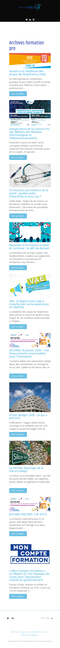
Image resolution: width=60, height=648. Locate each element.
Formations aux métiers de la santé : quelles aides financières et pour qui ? (28, 193)
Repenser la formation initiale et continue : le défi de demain (29, 246)
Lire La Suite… (18, 93)
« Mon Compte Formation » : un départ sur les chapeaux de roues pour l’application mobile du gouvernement (29, 575)
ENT (13, 631)
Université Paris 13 (38, 631)
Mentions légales (30, 635)
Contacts (22, 631)
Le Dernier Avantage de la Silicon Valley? (26, 469)
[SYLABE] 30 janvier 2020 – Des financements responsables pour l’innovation (29, 353)
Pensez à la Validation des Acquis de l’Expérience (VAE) (27, 72)
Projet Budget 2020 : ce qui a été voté (28, 416)
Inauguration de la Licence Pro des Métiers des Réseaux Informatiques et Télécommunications (29, 133)
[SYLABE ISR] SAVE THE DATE (28, 514)
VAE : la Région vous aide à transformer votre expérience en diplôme (29, 304)
